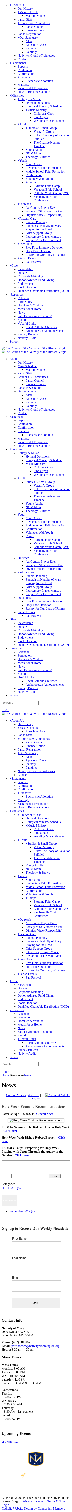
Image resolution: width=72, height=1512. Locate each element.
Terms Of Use (56, 1501)
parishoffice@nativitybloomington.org (35, 1346)
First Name (19, 1238)
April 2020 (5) (11, 1188)
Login (5, 710)
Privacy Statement (33, 1501)
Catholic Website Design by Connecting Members (33, 1508)
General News (44, 1114)
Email (15, 1277)
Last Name (19, 1258)
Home (5, 1075)
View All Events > (10, 1442)
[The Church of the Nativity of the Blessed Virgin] (34, 348)
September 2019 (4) (22, 1211)
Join (36, 1303)
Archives (33, 1095)
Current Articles (16, 1095)
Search (36, 1098)
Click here (10, 1130)
